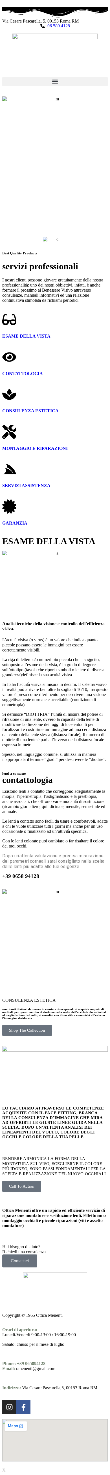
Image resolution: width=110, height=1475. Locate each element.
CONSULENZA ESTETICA (30, 410)
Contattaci (20, 1260)
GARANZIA (14, 523)
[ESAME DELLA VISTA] (9, 319)
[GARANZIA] (9, 506)
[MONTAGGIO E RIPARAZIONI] (9, 432)
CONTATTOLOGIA (22, 373)
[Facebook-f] (23, 1407)
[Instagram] (9, 1407)
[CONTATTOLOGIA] (9, 357)
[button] (55, 81)
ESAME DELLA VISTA (26, 336)
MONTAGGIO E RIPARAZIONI (35, 448)
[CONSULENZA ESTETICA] (9, 394)
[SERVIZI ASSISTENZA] (9, 469)
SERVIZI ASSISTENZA (26, 485)
